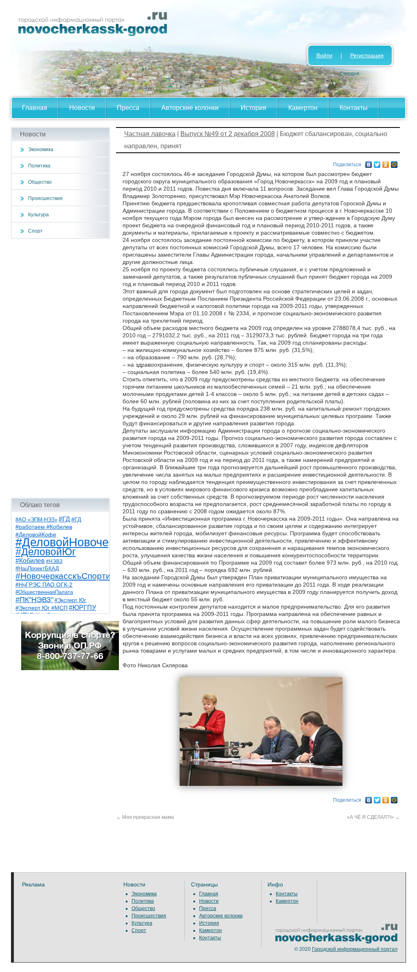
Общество (40, 182)
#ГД (64, 519)
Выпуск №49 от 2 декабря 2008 (227, 133)
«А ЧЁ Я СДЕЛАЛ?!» (373, 817)
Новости (82, 107)
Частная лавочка (150, 133)
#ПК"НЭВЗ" (34, 600)
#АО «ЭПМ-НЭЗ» (36, 520)
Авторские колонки (190, 107)
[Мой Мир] (394, 162)
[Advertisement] (60, 368)
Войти (324, 55)
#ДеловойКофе (35, 534)
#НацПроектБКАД (37, 568)
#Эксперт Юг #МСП (41, 608)
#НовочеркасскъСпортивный (73, 576)
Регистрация (367, 55)
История (253, 107)
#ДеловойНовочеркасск (80, 542)
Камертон (303, 107)
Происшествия (45, 198)
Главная (34, 107)
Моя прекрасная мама (145, 817)
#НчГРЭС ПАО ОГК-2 (43, 584)
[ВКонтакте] (368, 162)
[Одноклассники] (386, 162)
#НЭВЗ (54, 561)
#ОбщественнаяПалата (44, 592)
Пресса (128, 107)
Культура (38, 215)
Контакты (354, 107)
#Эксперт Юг (70, 600)
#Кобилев (30, 560)
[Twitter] (377, 162)
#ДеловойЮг (45, 551)
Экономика (40, 149)
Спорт (35, 231)
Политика (39, 166)
